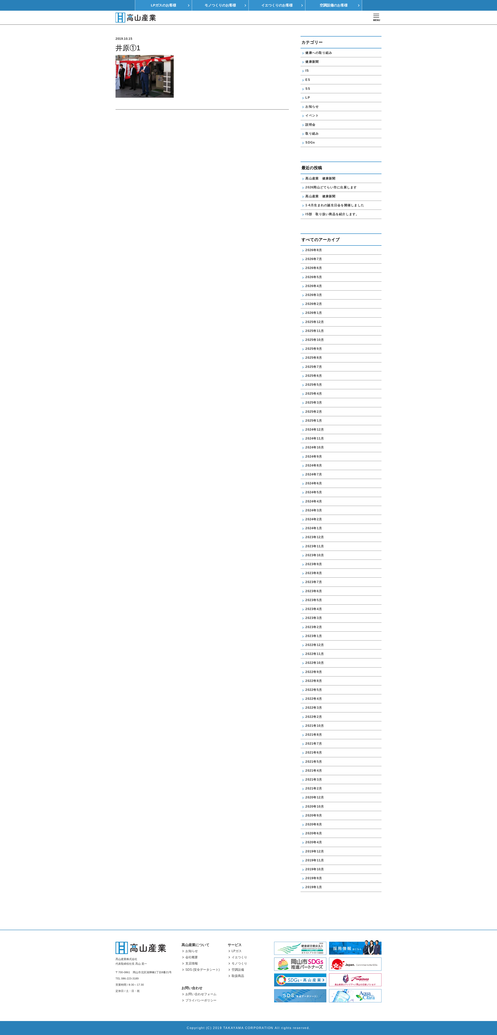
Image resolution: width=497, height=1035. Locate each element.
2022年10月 (314, 662)
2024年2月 (313, 519)
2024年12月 (314, 429)
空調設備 (238, 969)
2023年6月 (313, 591)
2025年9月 (313, 348)
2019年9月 (313, 878)
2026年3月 (313, 295)
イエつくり (239, 957)
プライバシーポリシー (200, 1000)
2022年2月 (313, 716)
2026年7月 (313, 259)
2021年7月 (313, 743)
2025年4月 (313, 393)
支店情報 (191, 963)
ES (307, 79)
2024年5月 (313, 492)
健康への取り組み (318, 52)
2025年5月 (313, 384)
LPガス (237, 951)
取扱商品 (238, 976)
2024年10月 (314, 447)
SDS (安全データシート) (202, 969)
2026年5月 (313, 277)
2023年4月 (313, 609)
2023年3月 (313, 618)
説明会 (310, 124)
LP (307, 97)
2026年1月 (313, 312)
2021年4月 (313, 770)
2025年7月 (313, 366)
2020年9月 (313, 815)
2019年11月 (314, 860)
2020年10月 (314, 806)
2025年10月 (314, 339)
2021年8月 (313, 734)
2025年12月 (314, 322)
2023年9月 (313, 564)
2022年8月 (313, 680)
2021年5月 (313, 761)
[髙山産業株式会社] (141, 948)
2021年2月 (313, 788)
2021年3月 (313, 779)
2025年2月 (313, 411)
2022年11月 (314, 653)
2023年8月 (313, 573)
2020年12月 (314, 797)
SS (307, 88)
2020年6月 (313, 833)
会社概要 (191, 957)
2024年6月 (313, 483)
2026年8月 (313, 250)
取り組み (312, 133)
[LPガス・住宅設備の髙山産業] (136, 18)
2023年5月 (313, 600)
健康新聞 (312, 61)
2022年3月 (313, 707)
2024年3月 (313, 510)
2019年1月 (313, 887)
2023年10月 (314, 555)
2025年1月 (313, 420)
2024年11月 (314, 438)
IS (307, 70)
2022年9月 (313, 672)
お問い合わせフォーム (200, 994)
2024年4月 (313, 501)
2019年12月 (314, 851)
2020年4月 (313, 842)
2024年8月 (313, 465)
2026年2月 (313, 304)
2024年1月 (313, 528)
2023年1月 (313, 636)
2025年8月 (313, 357)
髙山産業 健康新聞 (322, 178)
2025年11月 (314, 331)
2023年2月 (313, 627)
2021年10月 (314, 725)
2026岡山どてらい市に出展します (331, 187)
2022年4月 (313, 698)
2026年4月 (313, 286)
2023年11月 (314, 546)
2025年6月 (313, 375)
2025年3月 (313, 402)
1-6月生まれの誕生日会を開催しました (334, 205)
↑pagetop (482, 1011)
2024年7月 (313, 474)
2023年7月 (313, 582)
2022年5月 (313, 689)
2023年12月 (314, 537)
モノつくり (239, 963)
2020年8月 (313, 824)
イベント (312, 115)
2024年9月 (313, 456)
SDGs (310, 142)
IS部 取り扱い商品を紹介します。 (332, 214)
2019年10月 (314, 869)
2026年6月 (313, 268)
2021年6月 (313, 752)
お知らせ (312, 106)
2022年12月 (314, 645)
